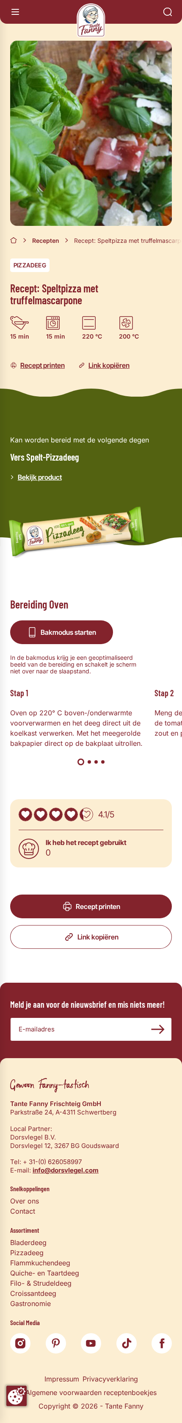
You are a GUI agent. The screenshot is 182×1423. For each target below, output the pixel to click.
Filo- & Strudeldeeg (41, 1283)
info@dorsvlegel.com (66, 1170)
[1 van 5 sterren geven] (25, 814)
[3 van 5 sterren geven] (56, 814)
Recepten (45, 240)
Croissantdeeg (33, 1293)
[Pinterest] (56, 1343)
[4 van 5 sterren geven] (71, 814)
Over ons (24, 1201)
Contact (22, 1211)
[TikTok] (126, 1343)
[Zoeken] (167, 11)
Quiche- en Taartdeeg (44, 1273)
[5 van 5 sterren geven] (86, 814)
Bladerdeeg (28, 1242)
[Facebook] (162, 1343)
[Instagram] (20, 1343)
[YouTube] (91, 1343)
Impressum (61, 1379)
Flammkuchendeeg (40, 1263)
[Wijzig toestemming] (16, 1396)
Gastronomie (30, 1303)
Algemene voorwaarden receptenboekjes (91, 1392)
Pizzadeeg (30, 265)
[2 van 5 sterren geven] (40, 814)
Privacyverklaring (110, 1379)
